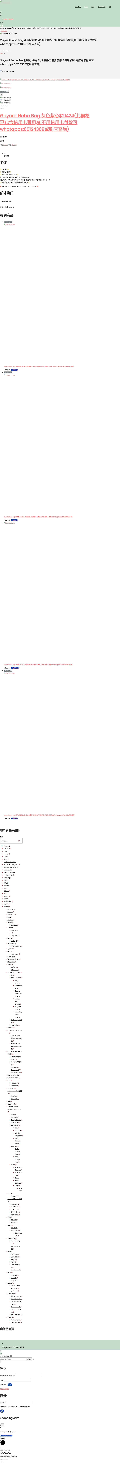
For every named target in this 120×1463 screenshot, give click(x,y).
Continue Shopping (6, 1436)
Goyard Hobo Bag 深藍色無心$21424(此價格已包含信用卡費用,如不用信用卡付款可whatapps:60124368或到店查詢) (39, 366)
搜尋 (1, 837)
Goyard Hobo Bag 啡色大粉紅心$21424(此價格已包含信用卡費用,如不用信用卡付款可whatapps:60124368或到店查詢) (39, 815)
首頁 (1, 28)
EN (110, 7)
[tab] (47, 153)
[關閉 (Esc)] (6, 1459)
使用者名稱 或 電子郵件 (7, 1376)
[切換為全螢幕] (2, 1459)
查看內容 (15, 370)
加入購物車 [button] (16, 668)
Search (29, 1359)
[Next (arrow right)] (2, 108)
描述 (5, 153)
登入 (10, 1385)
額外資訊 (6, 156)
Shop (5, 28)
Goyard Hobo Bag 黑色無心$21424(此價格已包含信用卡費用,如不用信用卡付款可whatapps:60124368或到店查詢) (38, 665)
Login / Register (9, 19)
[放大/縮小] (1, 1459)
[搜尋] (19, 841)
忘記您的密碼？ (4, 1389)
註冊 (2, 1411)
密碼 (2, 1380)
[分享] (4, 1459)
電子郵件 (3, 1402)
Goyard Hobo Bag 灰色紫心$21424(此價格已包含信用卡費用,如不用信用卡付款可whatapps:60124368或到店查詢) (45, 122)
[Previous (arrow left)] (1, 108)
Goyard (9, 28)
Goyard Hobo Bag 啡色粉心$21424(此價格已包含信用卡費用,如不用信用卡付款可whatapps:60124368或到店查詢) (38, 517)
